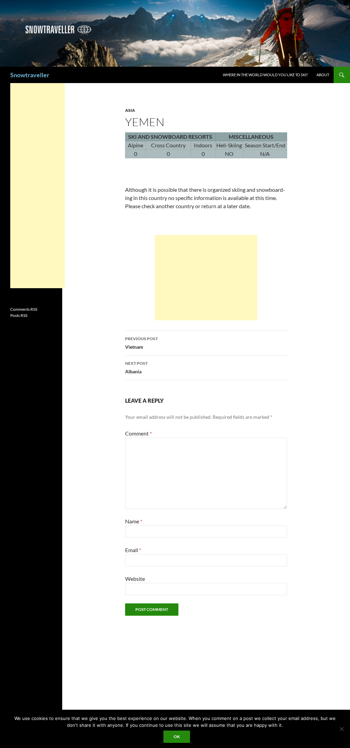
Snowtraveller (29, 75)
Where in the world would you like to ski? (265, 74)
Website (135, 578)
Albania (136, 367)
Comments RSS (23, 309)
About (323, 74)
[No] (341, 728)
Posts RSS (18, 315)
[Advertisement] (206, 277)
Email (133, 550)
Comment (138, 433)
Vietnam (141, 343)
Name (133, 521)
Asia (130, 110)
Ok (177, 736)
